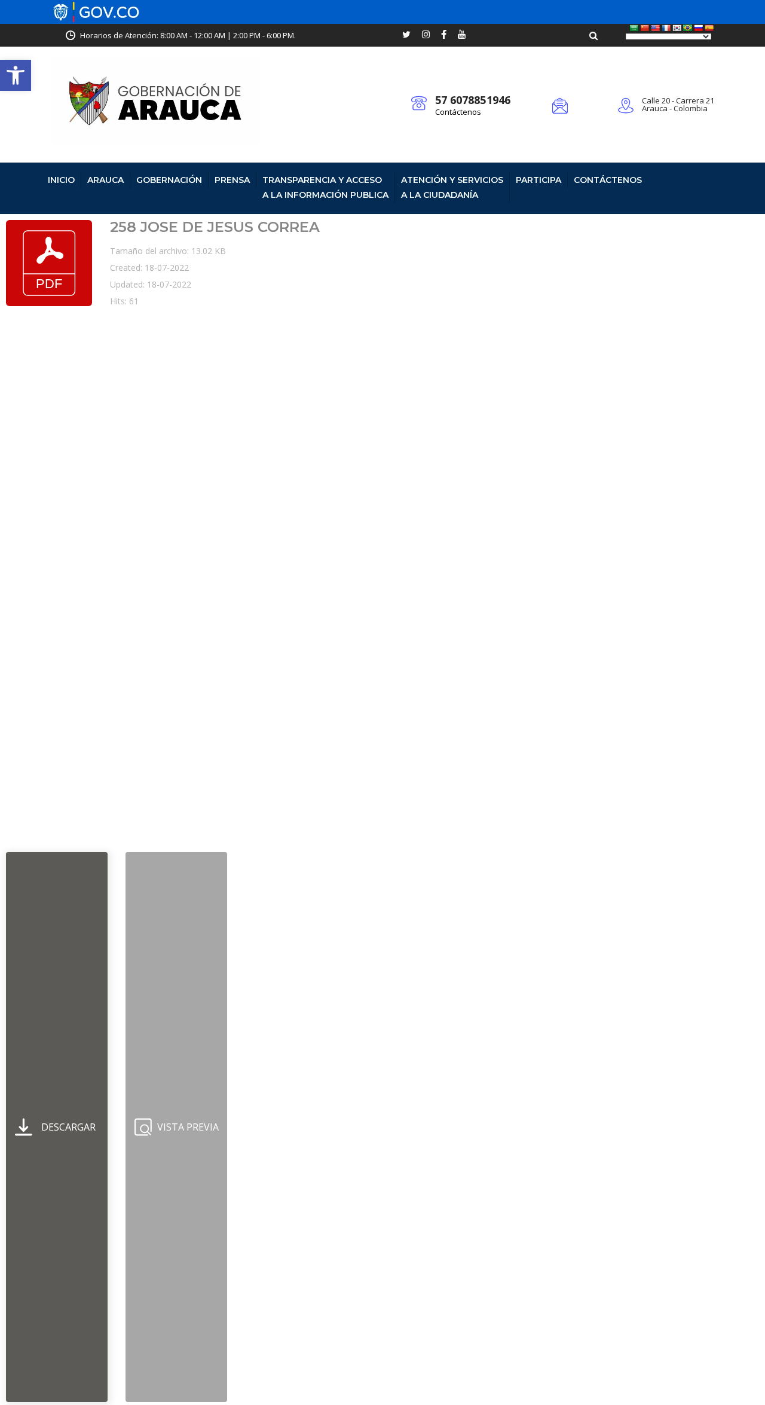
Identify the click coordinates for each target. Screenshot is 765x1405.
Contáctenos (458, 111)
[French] (666, 28)
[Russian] (698, 28)
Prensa (232, 180)
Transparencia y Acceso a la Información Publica (325, 187)
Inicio (61, 180)
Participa (538, 180)
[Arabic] (634, 28)
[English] (655, 28)
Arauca (105, 180)
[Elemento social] (406, 35)
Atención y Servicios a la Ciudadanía (452, 187)
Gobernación (169, 180)
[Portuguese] (688, 28)
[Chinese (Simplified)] (645, 28)
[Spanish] (709, 28)
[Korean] (677, 28)
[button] (15, 75)
